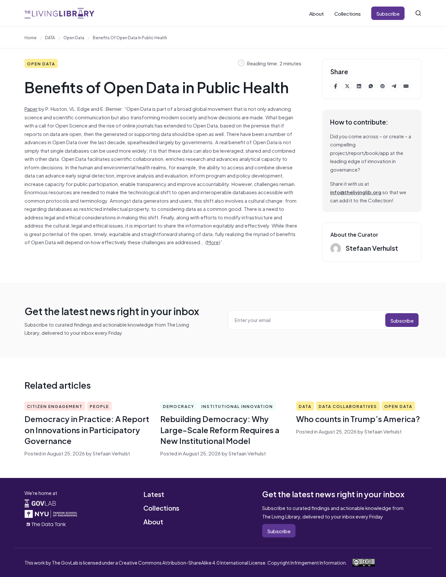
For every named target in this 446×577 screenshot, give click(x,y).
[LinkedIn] (359, 86)
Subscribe (388, 13)
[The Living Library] (59, 13)
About (316, 13)
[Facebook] (335, 86)
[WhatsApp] (370, 86)
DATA (50, 37)
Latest (153, 493)
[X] (347, 86)
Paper (31, 108)
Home (30, 37)
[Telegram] (394, 86)
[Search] (418, 13)
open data (73, 37)
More (213, 242)
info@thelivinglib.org (355, 192)
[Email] (406, 86)
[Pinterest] (382, 86)
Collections (347, 13)
